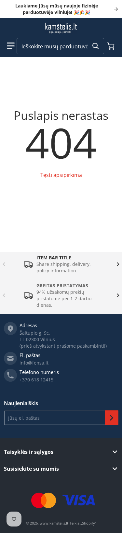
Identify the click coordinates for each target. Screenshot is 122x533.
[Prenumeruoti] (111, 417)
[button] (11, 46)
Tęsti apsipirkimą (61, 175)
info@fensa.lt (34, 363)
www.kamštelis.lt (54, 523)
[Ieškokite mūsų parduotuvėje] (95, 46)
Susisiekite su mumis (31, 468)
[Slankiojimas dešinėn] (118, 264)
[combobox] (60, 46)
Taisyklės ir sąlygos (28, 452)
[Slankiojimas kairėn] (4, 264)
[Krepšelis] (111, 46)
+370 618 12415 (36, 380)
